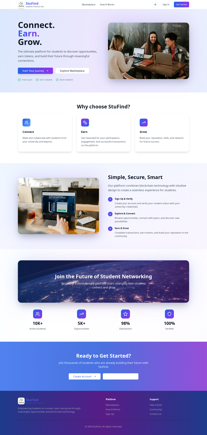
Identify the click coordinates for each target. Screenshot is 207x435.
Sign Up (110, 414)
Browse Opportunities (120, 376)
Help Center (156, 404)
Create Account (82, 376)
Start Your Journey (33, 70)
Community (156, 409)
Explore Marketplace (72, 70)
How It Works (107, 4)
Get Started (181, 4)
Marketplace (88, 4)
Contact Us (155, 414)
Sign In (166, 4)
